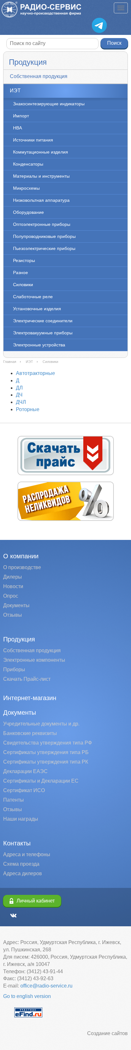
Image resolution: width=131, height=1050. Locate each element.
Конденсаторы (28, 164)
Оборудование (28, 212)
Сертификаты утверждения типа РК (45, 762)
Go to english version (27, 996)
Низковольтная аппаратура (41, 200)
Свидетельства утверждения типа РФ (47, 742)
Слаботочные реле (33, 296)
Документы (16, 605)
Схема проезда (21, 864)
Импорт (21, 115)
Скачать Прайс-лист (27, 679)
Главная (9, 362)
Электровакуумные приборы (42, 332)
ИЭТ (15, 90)
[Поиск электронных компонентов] (28, 1012)
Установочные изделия (37, 308)
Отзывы (12, 615)
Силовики (23, 284)
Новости (13, 586)
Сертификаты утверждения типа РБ (46, 752)
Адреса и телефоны (26, 854)
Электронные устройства (39, 344)
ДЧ (19, 394)
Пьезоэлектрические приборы (44, 248)
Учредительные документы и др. (41, 723)
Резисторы (24, 260)
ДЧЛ (21, 402)
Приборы (14, 669)
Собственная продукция (38, 76)
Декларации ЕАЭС (25, 771)
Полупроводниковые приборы (44, 236)
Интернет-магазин (29, 697)
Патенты (13, 800)
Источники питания (33, 139)
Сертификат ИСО (24, 790)
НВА (17, 127)
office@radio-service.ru (46, 985)
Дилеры (12, 577)
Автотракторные (35, 373)
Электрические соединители (42, 320)
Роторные (27, 409)
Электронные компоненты (34, 660)
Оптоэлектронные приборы (41, 224)
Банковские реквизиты (30, 733)
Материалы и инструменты (41, 176)
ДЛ (19, 387)
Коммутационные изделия (40, 151)
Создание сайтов (107, 1033)
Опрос (10, 596)
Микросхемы (26, 188)
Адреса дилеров (22, 873)
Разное (20, 272)
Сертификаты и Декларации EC (41, 781)
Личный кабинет (36, 900)
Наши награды (20, 819)
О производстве (22, 567)
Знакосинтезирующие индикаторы (49, 103)
